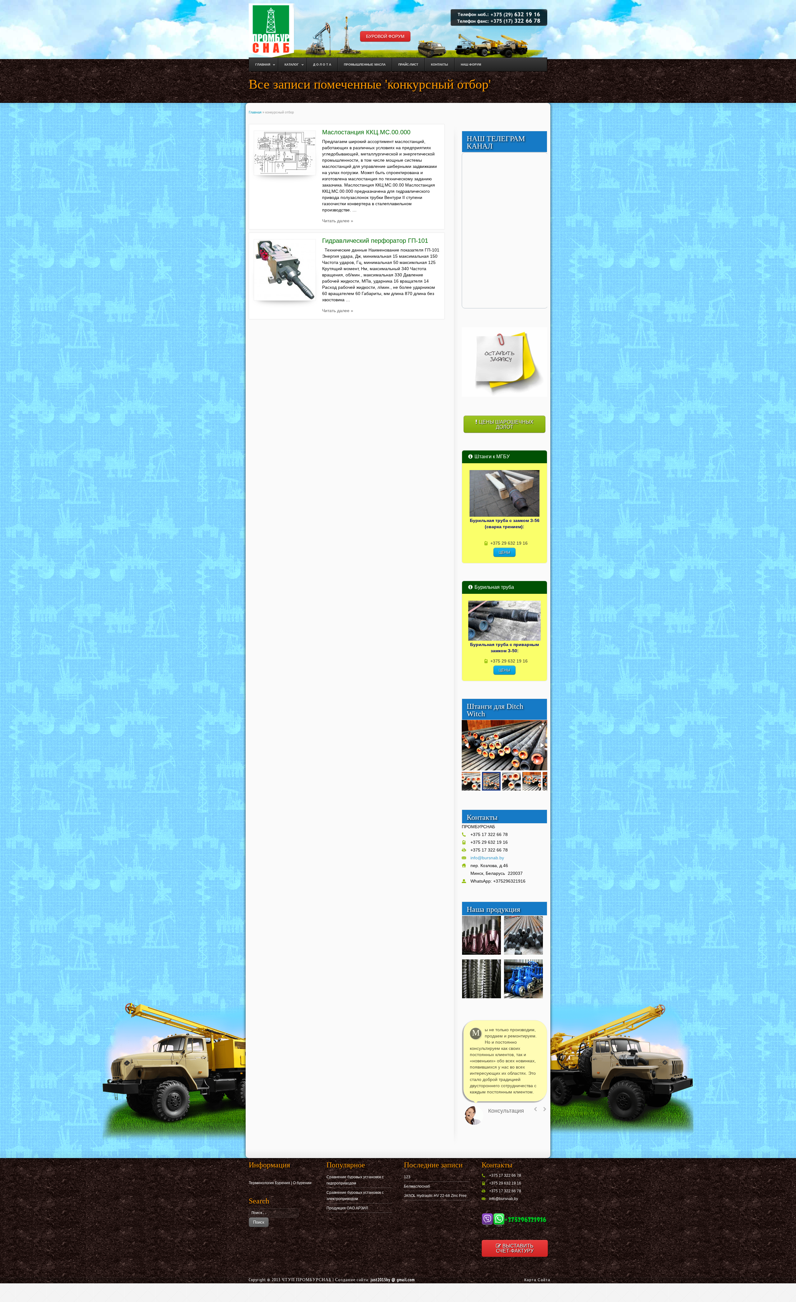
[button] (542, 726)
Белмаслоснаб (417, 1186)
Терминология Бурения (269, 1183)
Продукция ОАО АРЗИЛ (347, 1208)
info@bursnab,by (503, 1199)
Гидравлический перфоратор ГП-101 (375, 240)
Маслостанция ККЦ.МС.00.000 (366, 132)
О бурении (302, 1183)
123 (407, 1177)
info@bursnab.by (487, 857)
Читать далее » (337, 220)
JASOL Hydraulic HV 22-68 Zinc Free (435, 1196)
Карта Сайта (537, 1280)
